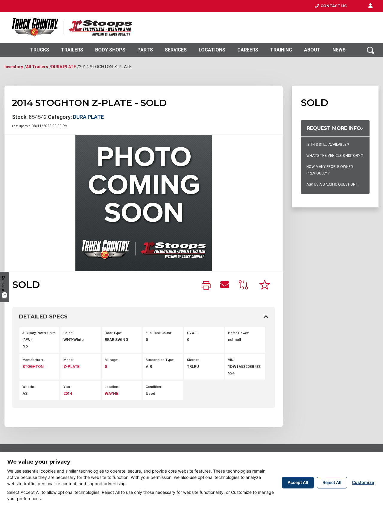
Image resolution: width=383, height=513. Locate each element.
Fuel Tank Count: (159, 333)
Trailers (72, 50)
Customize (363, 482)
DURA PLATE (63, 66)
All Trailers (37, 66)
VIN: (231, 360)
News (339, 50)
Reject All (332, 482)
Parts (145, 50)
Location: (112, 387)
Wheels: (28, 387)
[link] (206, 286)
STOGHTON (33, 366)
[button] (370, 5)
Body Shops (110, 50)
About (312, 50)
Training (281, 50)
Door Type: (113, 333)
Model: (68, 360)
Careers (247, 50)
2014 (67, 393)
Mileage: (111, 360)
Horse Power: (238, 333)
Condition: (154, 387)
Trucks (39, 50)
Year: (67, 387)
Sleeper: (193, 360)
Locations (212, 50)
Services (176, 50)
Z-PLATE (71, 366)
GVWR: (192, 333)
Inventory (13, 66)
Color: (68, 333)
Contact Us (332, 6)
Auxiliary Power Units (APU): (38, 336)
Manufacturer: (33, 360)
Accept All (298, 482)
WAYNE (111, 393)
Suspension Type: (160, 360)
